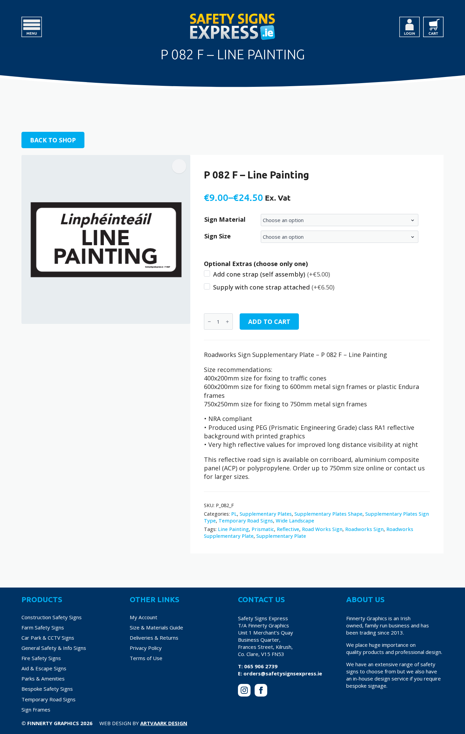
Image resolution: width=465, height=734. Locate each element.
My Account (143, 617)
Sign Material (224, 219)
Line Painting (233, 529)
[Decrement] (209, 321)
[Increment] (227, 321)
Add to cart (269, 321)
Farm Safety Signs (42, 627)
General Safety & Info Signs (53, 647)
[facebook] (261, 690)
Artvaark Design (163, 723)
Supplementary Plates (266, 514)
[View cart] (433, 27)
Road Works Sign (322, 529)
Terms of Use (146, 658)
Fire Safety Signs (41, 658)
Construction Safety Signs (51, 617)
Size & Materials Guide (156, 627)
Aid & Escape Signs (43, 668)
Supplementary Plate (281, 536)
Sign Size (217, 236)
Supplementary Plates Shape (328, 514)
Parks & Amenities (43, 678)
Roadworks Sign (364, 529)
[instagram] (244, 690)
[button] (179, 166)
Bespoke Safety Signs (47, 688)
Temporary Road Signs (246, 520)
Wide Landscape (295, 520)
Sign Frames (35, 709)
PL (234, 514)
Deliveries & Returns (154, 637)
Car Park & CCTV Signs (47, 637)
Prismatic (263, 529)
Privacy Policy (146, 647)
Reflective (288, 529)
